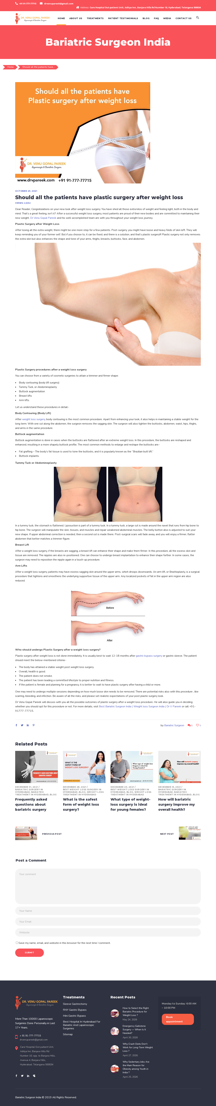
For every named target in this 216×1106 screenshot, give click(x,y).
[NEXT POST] (190, 834)
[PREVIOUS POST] (26, 834)
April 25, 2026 (130, 1076)
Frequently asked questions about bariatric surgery (31, 804)
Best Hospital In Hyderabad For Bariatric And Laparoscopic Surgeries (81, 1025)
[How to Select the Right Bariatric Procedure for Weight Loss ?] (116, 1013)
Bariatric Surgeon (174, 725)
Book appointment (174, 1019)
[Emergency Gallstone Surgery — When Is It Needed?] (116, 1031)
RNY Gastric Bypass (75, 1010)
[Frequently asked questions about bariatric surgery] (36, 767)
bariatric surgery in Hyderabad (29, 790)
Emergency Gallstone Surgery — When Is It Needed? (134, 1029)
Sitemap (68, 1034)
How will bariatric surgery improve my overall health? (176, 804)
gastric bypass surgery (149, 656)
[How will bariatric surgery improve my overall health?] (179, 767)
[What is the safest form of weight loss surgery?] (84, 767)
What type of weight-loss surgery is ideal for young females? (130, 804)
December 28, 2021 (74, 787)
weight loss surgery (33, 419)
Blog (53, 794)
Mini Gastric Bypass (74, 1016)
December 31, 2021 (26, 787)
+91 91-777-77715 (27, 3)
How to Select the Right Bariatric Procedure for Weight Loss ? (136, 1011)
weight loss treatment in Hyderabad (83, 793)
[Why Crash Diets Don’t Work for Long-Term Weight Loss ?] (116, 1049)
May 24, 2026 (130, 1019)
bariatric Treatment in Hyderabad (32, 793)
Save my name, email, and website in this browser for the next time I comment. (65, 943)
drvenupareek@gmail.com (58, 3)
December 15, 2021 (169, 787)
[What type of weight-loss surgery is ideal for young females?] (132, 767)
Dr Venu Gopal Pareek (43, 218)
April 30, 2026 (130, 1037)
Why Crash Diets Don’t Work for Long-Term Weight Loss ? (138, 1047)
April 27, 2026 (130, 1055)
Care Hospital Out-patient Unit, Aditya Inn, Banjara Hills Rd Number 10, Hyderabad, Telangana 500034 (145, 7)
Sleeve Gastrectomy (75, 1004)
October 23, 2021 (26, 191)
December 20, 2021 (122, 787)
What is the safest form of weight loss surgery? (81, 804)
